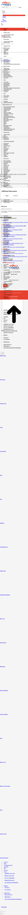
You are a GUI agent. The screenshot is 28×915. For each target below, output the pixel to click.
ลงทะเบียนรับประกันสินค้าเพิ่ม (10, 330)
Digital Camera (7, 32)
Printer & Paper (7, 270)
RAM (5, 288)
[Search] (20, 7)
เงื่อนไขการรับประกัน (8, 332)
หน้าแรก (5, 28)
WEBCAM (6, 53)
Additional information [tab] (6, 185)
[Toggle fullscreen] (3, 913)
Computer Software (8, 290)
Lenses (5, 56)
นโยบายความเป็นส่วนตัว (14, 296)
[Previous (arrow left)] (0, 912)
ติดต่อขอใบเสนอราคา (9, 329)
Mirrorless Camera (7, 37)
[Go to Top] (14, 328)
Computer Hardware (8, 281)
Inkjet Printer (6, 274)
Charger (5, 267)
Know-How (6, 298)
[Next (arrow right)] (1, 912)
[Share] (1, 913)
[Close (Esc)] (0, 913)
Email (4, 282)
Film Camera (6, 39)
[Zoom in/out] (4, 913)
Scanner (5, 279)
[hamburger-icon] (26, 28)
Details (7, 224)
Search (3, 7)
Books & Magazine (8, 294)
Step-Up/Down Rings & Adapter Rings (12, 64)
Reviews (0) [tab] (3, 201)
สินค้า (5, 30)
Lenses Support (7, 66)
